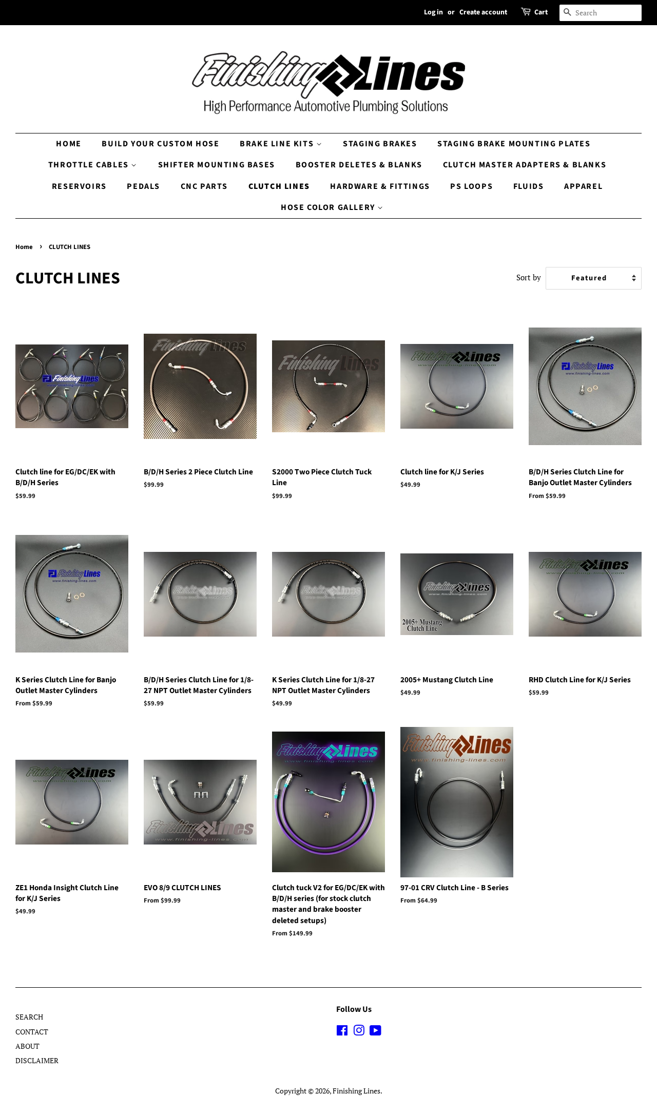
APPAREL (583, 186)
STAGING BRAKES (380, 143)
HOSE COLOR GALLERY (329, 207)
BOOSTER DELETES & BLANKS (359, 164)
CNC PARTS (204, 186)
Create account (483, 12)
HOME (68, 143)
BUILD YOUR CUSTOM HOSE (160, 143)
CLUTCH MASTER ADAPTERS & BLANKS (525, 164)
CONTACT (31, 1032)
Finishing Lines (356, 1091)
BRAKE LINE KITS (278, 143)
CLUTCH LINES (279, 186)
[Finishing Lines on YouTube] (375, 1032)
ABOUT (27, 1046)
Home (24, 247)
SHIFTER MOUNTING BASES (216, 164)
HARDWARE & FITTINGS (380, 186)
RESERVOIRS (79, 186)
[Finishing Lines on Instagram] (358, 1032)
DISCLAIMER (37, 1060)
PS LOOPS (471, 186)
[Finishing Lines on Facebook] (342, 1032)
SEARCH (29, 1017)
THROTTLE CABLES (89, 164)
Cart (541, 12)
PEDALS (143, 186)
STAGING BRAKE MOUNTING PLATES (513, 143)
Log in (433, 12)
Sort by (528, 277)
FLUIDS (528, 186)
